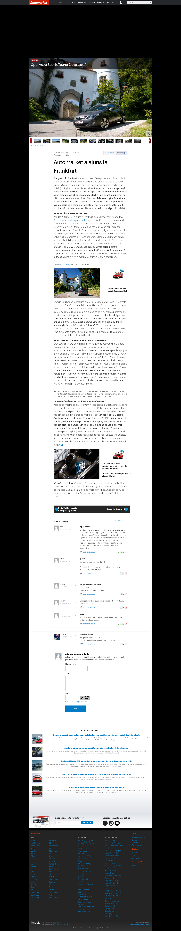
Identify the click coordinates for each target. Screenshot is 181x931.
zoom (148, 133)
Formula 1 (135, 866)
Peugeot (52, 859)
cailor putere (64, 264)
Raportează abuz (88, 552)
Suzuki (51, 885)
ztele (63, 635)
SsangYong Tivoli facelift (114, 891)
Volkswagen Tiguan (85, 841)
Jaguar (33, 885)
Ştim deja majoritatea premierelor (70, 220)
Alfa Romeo (35, 843)
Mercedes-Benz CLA (86, 843)
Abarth (33, 841)
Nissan (52, 854)
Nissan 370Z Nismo (112, 843)
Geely (33, 874)
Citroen (33, 856)
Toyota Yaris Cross (112, 856)
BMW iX (108, 898)
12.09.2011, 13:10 (66, 561)
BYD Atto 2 (82, 854)
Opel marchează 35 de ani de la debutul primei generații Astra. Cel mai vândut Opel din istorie (96, 735)
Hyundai (34, 879)
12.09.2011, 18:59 (66, 616)
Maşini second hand (139, 837)
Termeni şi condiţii (61, 924)
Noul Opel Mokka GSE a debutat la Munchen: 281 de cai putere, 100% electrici (96, 761)
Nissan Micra (110, 863)
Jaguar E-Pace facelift (113, 881)
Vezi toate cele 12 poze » (38, 145)
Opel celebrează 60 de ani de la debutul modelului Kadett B (96, 787)
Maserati (52, 841)
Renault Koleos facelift (113, 901)
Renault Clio (82, 851)
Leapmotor (35, 898)
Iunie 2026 (136, 858)
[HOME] (39, 2)
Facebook (105, 823)
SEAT (51, 872)
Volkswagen (53, 892)
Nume (68, 664)
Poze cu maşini (137, 845)
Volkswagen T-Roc (85, 856)
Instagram (111, 823)
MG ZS (80, 887)
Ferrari (33, 866)
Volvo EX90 (82, 894)
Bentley (34, 851)
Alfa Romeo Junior (85, 912)
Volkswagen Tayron (85, 884)
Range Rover (54, 864)
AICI (60, 444)
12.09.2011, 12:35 (66, 529)
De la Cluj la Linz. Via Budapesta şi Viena (67, 509)
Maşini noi (35, 834)
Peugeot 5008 (83, 879)
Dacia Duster (109, 908)
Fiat (32, 869)
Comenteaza (111, 153)
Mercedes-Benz (55, 846)
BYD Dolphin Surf (84, 899)
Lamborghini (35, 892)
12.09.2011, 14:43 (66, 586)
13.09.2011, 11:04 (67, 637)
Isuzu (33, 882)
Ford (32, 872)
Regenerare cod (82, 702)
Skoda (51, 874)
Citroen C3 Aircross (85, 871)
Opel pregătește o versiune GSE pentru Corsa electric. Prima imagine (96, 748)
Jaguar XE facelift (111, 883)
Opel (51, 856)
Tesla (51, 887)
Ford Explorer (110, 841)
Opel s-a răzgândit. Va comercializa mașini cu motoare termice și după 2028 (96, 774)
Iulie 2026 (135, 855)
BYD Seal (81, 846)
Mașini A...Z (53, 898)
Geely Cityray (83, 848)
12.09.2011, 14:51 (66, 603)
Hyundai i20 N (110, 871)
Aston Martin (35, 846)
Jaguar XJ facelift (111, 853)
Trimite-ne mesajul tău (139, 924)
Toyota (51, 890)
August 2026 (137, 853)
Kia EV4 (81, 866)
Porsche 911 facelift (85, 897)
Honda (33, 877)
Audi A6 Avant (83, 869)
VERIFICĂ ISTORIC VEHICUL (107, 2)
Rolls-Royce (53, 869)
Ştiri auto (135, 840)
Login (120, 2)
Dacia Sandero (110, 911)
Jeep (32, 887)
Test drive (135, 843)
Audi (32, 848)
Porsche (52, 861)
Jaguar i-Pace (110, 873)
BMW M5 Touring (84, 864)
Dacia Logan (109, 914)
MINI (51, 848)
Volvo (51, 895)
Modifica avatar (58, 656)
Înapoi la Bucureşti (116, 509)
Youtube (117, 823)
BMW (33, 854)
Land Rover (35, 895)
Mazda (51, 843)
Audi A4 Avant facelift (113, 893)
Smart (51, 877)
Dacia (33, 861)
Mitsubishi (53, 851)
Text (67, 674)
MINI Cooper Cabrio (85, 874)
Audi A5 (81, 876)
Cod (67, 693)
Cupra (33, 859)
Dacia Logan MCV (111, 916)
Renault (52, 866)
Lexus (33, 900)
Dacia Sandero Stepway (114, 851)
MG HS (80, 882)
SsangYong (53, 879)
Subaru (52, 882)
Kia (32, 890)
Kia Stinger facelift (111, 896)
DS (32, 864)
